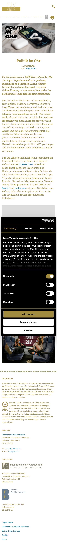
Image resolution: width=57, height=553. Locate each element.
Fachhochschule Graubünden (13, 435)
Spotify (5, 188)
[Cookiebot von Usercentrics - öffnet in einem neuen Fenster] (42, 220)
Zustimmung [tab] (10, 228)
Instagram (20, 188)
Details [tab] (28, 228)
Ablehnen (28, 330)
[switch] (50, 285)
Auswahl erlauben (28, 322)
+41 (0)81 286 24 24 (13, 449)
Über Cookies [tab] (46, 228)
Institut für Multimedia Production (15, 527)
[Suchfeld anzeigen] (53, 7)
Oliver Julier (30, 68)
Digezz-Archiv (7, 522)
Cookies (5, 535)
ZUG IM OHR (26, 164)
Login (4, 539)
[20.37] (28, 348)
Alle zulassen (28, 314)
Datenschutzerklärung (11, 531)
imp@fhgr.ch (13, 451)
